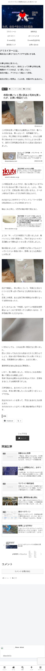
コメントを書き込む (22, 571)
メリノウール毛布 (16, 89)
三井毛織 (27, 89)
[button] (40, 419)
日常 (5, 89)
